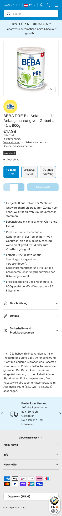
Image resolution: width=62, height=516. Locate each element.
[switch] (54, 511)
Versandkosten (11, 142)
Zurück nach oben (29, 437)
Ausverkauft (43, 187)
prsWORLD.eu (18, 507)
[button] (49, 5)
